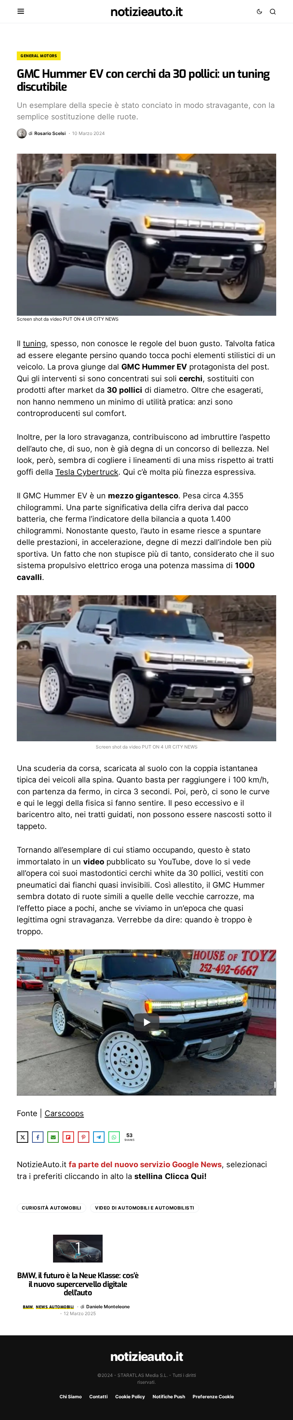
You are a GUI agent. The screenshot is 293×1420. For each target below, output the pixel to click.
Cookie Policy (130, 1396)
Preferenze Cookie (213, 1396)
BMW (28, 1306)
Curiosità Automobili (51, 1208)
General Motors (39, 55)
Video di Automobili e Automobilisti (144, 1208)
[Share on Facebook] (37, 1137)
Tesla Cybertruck (86, 472)
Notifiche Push (169, 1396)
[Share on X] (22, 1137)
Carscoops (64, 1113)
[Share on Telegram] (99, 1137)
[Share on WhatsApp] (114, 1137)
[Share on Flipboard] (68, 1137)
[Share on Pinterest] (83, 1137)
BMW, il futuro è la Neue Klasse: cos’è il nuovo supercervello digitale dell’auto (77, 1284)
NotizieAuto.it (146, 11)
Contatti (98, 1396)
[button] (21, 11)
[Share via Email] (53, 1137)
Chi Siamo (71, 1396)
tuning (34, 343)
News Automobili (55, 1306)
